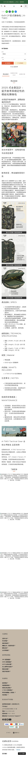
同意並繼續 (22, 753)
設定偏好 (4, 753)
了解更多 (18, 749)
